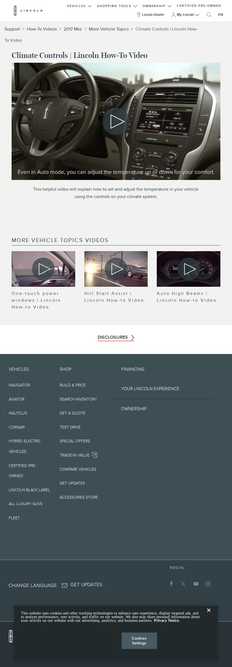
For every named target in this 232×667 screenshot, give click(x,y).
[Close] (209, 615)
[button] (79, 5)
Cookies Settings (139, 640)
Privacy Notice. (167, 620)
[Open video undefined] (43, 269)
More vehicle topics (109, 29)
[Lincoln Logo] (28, 10)
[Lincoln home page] (13, 635)
